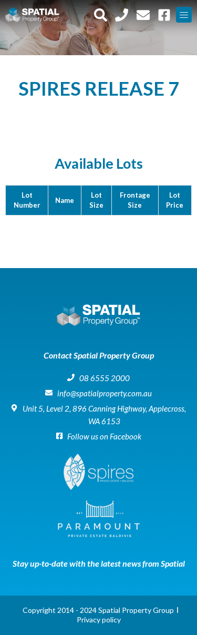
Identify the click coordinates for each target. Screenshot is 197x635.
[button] (184, 15)
